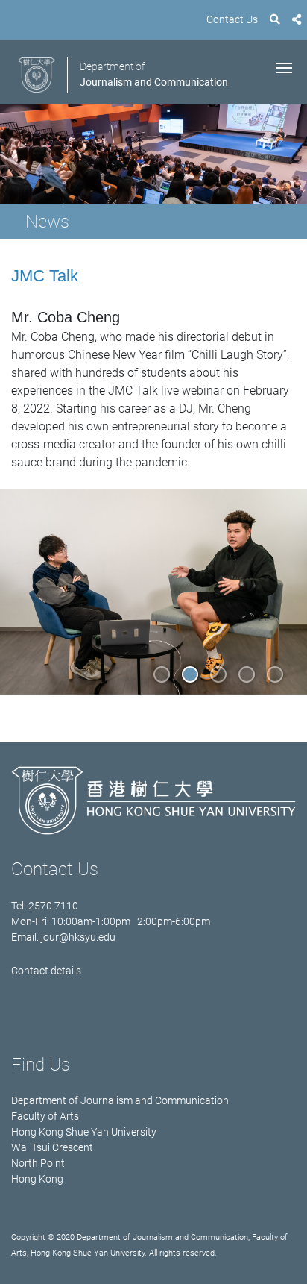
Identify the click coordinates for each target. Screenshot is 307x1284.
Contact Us (232, 19)
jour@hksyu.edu (78, 937)
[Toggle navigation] (284, 66)
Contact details (46, 971)
